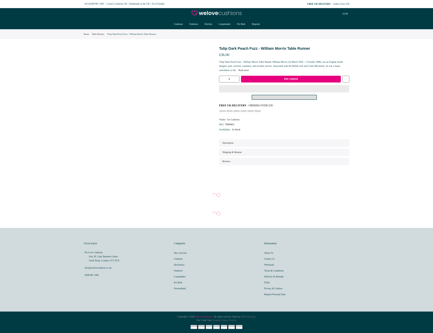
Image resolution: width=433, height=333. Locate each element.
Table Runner (98, 34)
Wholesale (269, 265)
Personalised (180, 288)
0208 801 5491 (92, 275)
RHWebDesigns (248, 316)
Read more (243, 70)
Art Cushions (233, 119)
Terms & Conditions (274, 270)
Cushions (178, 24)
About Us (268, 253)
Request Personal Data (275, 294)
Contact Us (269, 259)
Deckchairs (179, 265)
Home (86, 34)
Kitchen (208, 24)
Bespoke (256, 24)
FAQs (267, 282)
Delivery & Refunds (273, 276)
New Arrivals (180, 253)
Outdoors (193, 24)
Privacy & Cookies (273, 288)
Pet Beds (241, 24)
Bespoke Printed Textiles (224, 320)
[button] (284, 88)
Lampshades (224, 24)
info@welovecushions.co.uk (98, 268)
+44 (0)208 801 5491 (94, 4)
